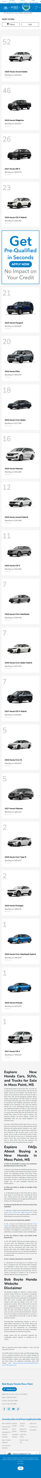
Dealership (35, 1419)
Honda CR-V (8, 1212)
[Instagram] (9, 1409)
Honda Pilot (16, 1212)
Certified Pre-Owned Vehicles (6, 1434)
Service (16, 1419)
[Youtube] (13, 1409)
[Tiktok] (18, 1409)
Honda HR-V (28, 1212)
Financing (25, 1419)
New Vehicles (6, 1423)
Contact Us (11, 1389)
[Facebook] (4, 1409)
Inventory (7, 1419)
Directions (33, 1430)
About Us (33, 1423)
